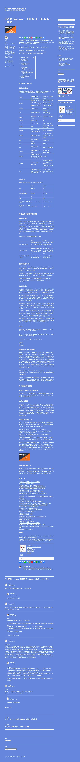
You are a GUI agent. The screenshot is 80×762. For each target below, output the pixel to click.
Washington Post (8, 65)
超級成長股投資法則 (29, 91)
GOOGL (9, 61)
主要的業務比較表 (25, 60)
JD (12, 61)
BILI (5, 58)
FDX (12, 60)
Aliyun (6, 56)
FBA (9, 60)
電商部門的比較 (25, 64)
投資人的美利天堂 (67, 81)
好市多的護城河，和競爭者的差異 (27, 521)
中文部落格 (29, 553)
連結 (64, 49)
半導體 (10, 46)
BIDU (11, 57)
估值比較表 (24, 62)
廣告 (9, 47)
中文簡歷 (21, 554)
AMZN (9, 56)
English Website (30, 550)
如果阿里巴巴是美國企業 (26, 75)
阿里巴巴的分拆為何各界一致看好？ (27, 511)
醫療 (9, 53)
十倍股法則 (68, 95)
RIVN (12, 62)
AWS (6, 57)
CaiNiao (6, 60)
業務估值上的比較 (23, 59)
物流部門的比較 (25, 67)
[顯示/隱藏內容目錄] (33, 58)
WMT (6, 66)
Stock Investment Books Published (34, 546)
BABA (8, 57)
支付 (11, 47)
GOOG (6, 61)
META (6, 62)
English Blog (29, 548)
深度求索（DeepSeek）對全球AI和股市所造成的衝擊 (31, 485)
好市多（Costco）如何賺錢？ (26, 519)
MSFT (9, 62)
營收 (7, 49)
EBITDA (8, 43)
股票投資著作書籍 (30, 551)
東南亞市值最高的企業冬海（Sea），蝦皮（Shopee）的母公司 (33, 52)
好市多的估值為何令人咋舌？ (26, 529)
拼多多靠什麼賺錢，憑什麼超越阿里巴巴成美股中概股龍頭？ (32, 516)
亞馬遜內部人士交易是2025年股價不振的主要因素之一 (31, 501)
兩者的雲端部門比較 (25, 65)
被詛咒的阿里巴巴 (25, 73)
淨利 (11, 48)
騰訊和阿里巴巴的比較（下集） (26, 514)
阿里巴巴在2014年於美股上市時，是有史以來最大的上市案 (31, 404)
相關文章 (22, 77)
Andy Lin (6, 40)
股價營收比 (10, 52)
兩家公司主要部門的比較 (25, 63)
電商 (5, 43)
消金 (9, 48)
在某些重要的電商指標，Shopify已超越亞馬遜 (29, 490)
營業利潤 (10, 49)
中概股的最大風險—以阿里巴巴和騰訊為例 (38, 468)
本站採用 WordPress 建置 (20, 756)
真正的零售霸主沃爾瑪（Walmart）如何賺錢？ (30, 481)
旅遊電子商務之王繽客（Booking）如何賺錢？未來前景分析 (32, 486)
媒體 (7, 47)
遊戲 (7, 53)
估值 (7, 46)
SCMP (6, 63)
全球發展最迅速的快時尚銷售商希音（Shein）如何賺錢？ (32, 488)
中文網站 (21, 555)
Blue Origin (9, 58)
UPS (12, 63)
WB (13, 65)
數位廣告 (23, 68)
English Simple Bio (31, 549)
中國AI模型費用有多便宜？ (63, 63)
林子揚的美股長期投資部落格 (15, 9)
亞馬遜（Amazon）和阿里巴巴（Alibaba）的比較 (30, 509)
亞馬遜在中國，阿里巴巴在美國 (27, 69)
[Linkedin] (23, 558)
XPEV (9, 66)
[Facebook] (20, 558)
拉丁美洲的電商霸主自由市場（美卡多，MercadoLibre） (32, 53)
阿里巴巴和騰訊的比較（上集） (26, 513)
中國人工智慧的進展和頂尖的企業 (27, 483)
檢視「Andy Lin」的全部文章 (48, 569)
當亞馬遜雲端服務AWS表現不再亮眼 (27, 500)
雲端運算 (12, 53)
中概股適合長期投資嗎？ (25, 518)
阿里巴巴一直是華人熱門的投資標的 (28, 72)
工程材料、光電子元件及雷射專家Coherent (66, 58)
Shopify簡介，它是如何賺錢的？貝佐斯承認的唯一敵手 (31, 50)
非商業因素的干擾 (23, 71)
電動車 (9, 54)
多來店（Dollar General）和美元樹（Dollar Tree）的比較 (32, 524)
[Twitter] (21, 558)
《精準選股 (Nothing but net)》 (64, 61)
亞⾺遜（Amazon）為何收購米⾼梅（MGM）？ (30, 506)
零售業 (6, 54)
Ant (12, 56)
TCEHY (9, 63)
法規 (7, 48)
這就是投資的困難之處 (24, 76)
